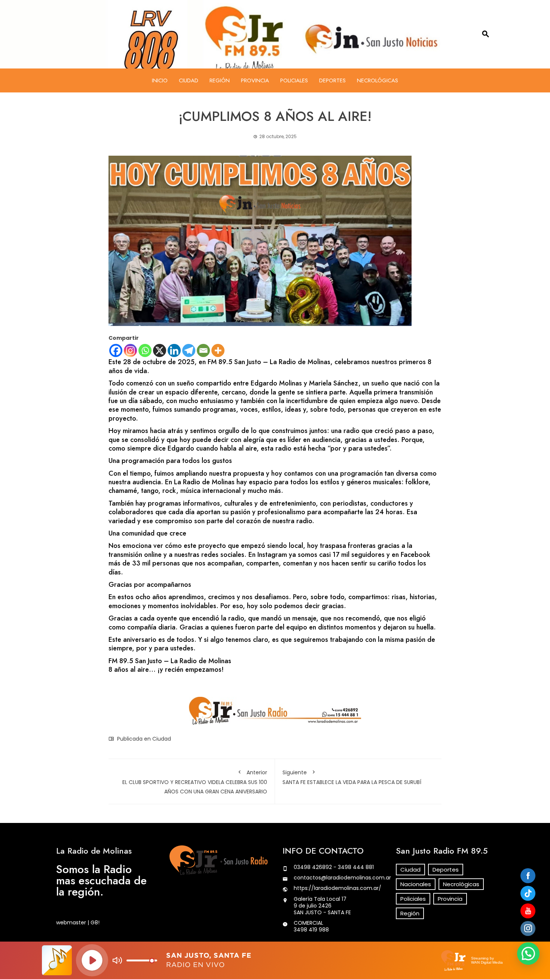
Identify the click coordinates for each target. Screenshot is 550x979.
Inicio (160, 80)
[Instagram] (130, 350)
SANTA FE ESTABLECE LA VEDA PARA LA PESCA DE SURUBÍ (351, 777)
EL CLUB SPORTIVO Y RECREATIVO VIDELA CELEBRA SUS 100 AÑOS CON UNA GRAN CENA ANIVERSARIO (194, 782)
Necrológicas (377, 80)
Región (220, 80)
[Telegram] (188, 350)
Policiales (294, 80)
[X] (159, 350)
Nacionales (415, 884)
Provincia (255, 80)
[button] (528, 953)
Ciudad (188, 80)
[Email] (203, 350)
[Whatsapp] (145, 350)
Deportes (332, 80)
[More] (217, 350)
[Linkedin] (174, 350)
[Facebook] (115, 350)
